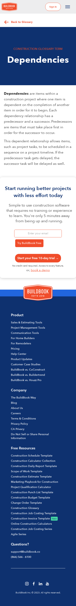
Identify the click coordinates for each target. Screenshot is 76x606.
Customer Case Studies (25, 364)
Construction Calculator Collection (33, 461)
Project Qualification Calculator (31, 487)
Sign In (53, 6)
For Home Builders (22, 338)
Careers (16, 413)
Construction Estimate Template (31, 476)
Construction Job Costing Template (33, 513)
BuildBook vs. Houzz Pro (26, 380)
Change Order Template (26, 503)
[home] (9, 7)
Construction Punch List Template (32, 492)
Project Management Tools (28, 328)
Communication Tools (25, 333)
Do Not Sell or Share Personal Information (30, 436)
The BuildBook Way (23, 397)
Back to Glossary (22, 22)
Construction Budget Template (30, 497)
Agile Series (18, 534)
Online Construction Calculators (31, 524)
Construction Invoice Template (30, 518)
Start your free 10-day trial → (38, 258)
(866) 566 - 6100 (21, 557)
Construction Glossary (25, 508)
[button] (67, 7)
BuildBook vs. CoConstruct (28, 370)
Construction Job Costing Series (31, 529)
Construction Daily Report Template (34, 466)
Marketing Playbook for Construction (34, 482)
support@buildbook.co (25, 552)
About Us (17, 408)
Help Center (18, 354)
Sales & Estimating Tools (26, 322)
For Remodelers (21, 343)
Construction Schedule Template (31, 456)
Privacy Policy (19, 424)
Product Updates (21, 359)
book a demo (40, 270)
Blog (14, 403)
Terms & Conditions (23, 418)
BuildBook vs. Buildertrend (28, 375)
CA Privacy (17, 429)
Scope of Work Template (26, 471)
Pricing (15, 349)
